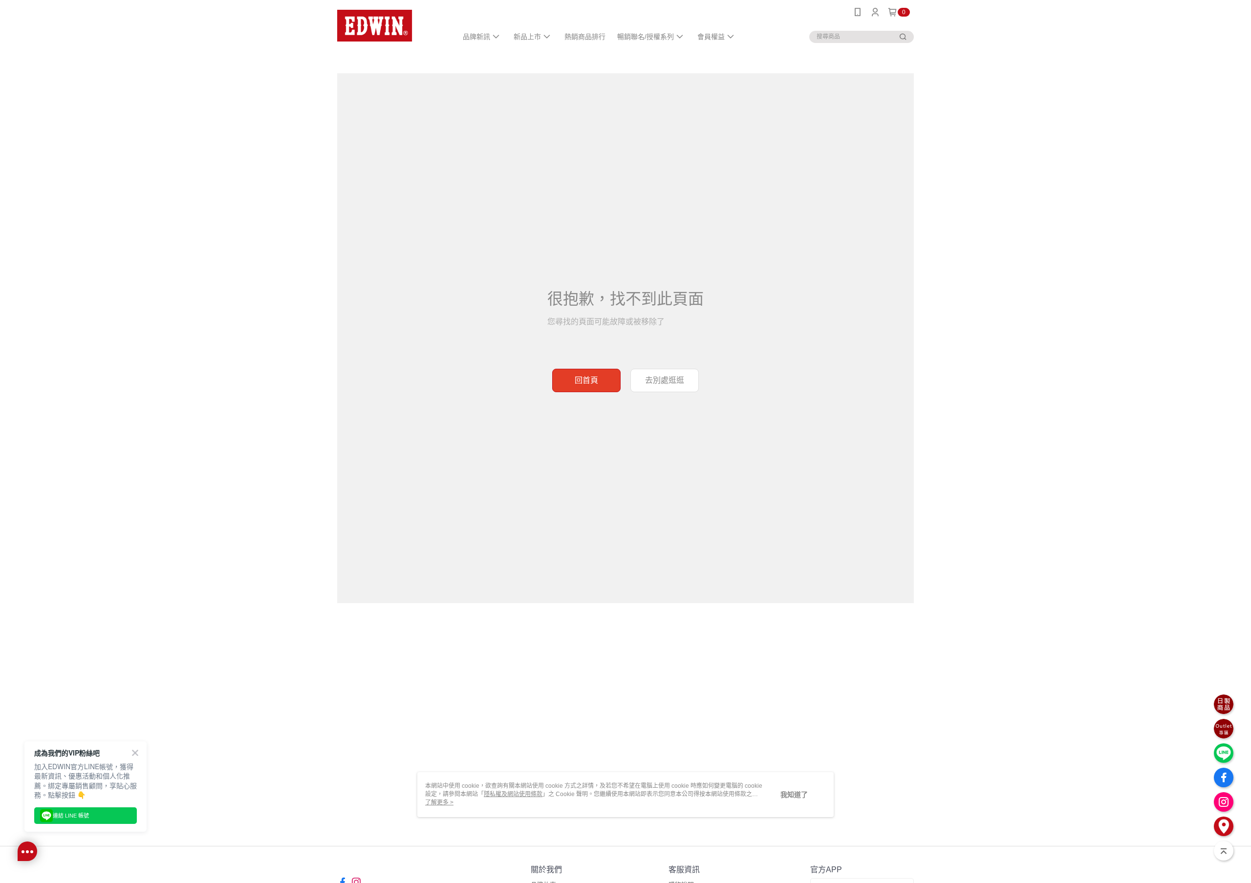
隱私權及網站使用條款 (513, 794)
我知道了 (794, 795)
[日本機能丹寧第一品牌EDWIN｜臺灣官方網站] (391, 26)
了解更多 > (439, 802)
